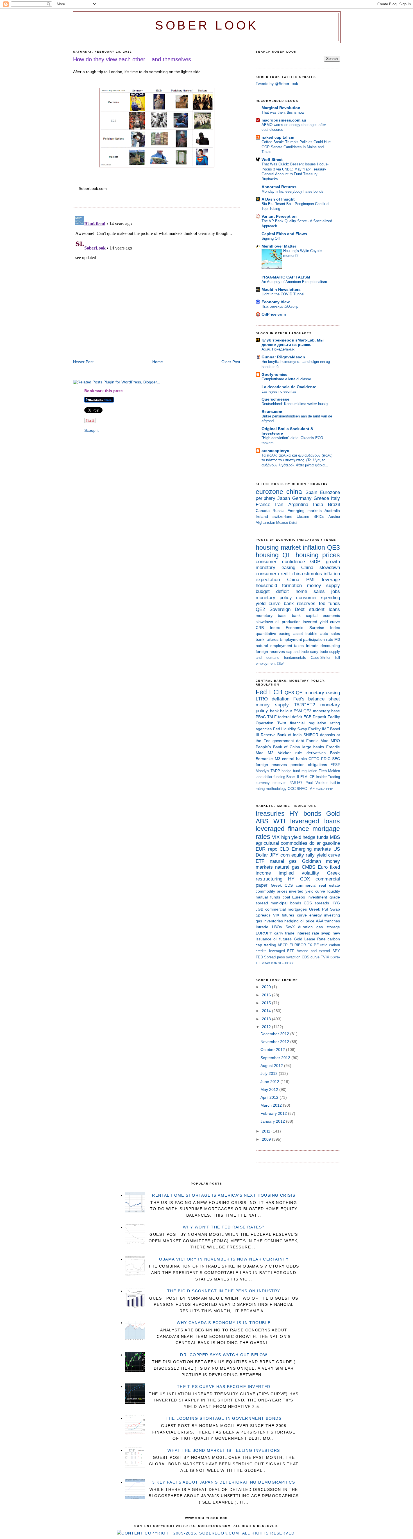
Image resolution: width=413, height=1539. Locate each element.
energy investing (324, 915)
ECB (275, 692)
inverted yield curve (321, 621)
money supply (323, 585)
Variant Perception (279, 216)
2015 (267, 1003)
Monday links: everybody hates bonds (292, 191)
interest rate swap (313, 933)
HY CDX (299, 879)
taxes (299, 645)
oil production (287, 621)
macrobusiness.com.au (284, 120)
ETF (260, 861)
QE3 (333, 547)
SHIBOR (310, 735)
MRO (335, 740)
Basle (335, 753)
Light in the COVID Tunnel (283, 294)
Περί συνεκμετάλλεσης (280, 306)
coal (286, 897)
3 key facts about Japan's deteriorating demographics (223, 1482)
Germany (302, 498)
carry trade (319, 652)
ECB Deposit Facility (321, 717)
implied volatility (299, 873)
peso (281, 957)
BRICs (319, 517)
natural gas (283, 861)
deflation (280, 699)
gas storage (328, 927)
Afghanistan (265, 522)
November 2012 (275, 1041)
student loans (324, 609)
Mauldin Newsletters (281, 289)
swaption (293, 957)
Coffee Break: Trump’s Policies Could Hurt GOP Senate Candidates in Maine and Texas (296, 147)
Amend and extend (313, 951)
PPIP (329, 788)
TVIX (325, 957)
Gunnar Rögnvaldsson (283, 357)
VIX (276, 837)
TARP (275, 771)
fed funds (329, 603)
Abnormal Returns (279, 187)
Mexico (282, 522)
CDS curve (310, 957)
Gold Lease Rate (310, 939)
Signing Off (271, 238)
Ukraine (303, 517)
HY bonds (305, 813)
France (263, 504)
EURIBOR (297, 945)
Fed (261, 692)
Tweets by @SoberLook (277, 83)
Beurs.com (272, 411)
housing (267, 555)
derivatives (316, 753)
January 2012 (273, 1121)
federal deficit (290, 717)
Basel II (292, 777)
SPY (336, 951)
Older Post (230, 362)
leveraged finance (282, 828)
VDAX (266, 963)
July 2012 (269, 1073)
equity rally (303, 855)
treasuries (270, 813)
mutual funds (268, 897)
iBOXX (289, 963)
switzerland (282, 516)
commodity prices (271, 891)
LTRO (262, 699)
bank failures (267, 639)
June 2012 (270, 1081)
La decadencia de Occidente (289, 387)
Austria (334, 517)
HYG (336, 903)
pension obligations (309, 764)
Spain (311, 492)
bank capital (304, 615)
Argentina (298, 504)
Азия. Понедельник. (279, 349)
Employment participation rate (306, 639)
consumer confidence (280, 561)
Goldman (311, 861)
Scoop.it (91, 430)
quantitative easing (273, 633)
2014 (267, 1010)
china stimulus (307, 573)
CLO (284, 849)
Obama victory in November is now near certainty (224, 1259)
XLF (281, 963)
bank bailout (281, 711)
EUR (261, 849)
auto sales (330, 633)
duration (305, 927)
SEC (336, 758)
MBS (335, 837)
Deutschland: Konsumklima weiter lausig (295, 404)
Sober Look (206, 25)
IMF (325, 729)
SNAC (302, 789)
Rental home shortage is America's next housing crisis (223, 1195)
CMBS (308, 867)
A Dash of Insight (278, 199)
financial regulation (308, 723)
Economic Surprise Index (313, 627)
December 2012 (275, 1034)
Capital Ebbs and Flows (284, 234)
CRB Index (268, 627)
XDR (274, 963)
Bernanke (264, 758)
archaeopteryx (275, 450)
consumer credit (273, 573)
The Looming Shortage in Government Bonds (224, 1418)
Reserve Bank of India (281, 735)
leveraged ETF (281, 951)
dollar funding (274, 777)
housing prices (318, 555)
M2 (270, 753)
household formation (279, 585)
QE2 (260, 609)
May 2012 (269, 1089)
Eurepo (298, 897)
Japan (283, 498)
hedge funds (315, 837)
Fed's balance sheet (316, 699)
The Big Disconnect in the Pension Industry (223, 1291)
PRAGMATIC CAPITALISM (286, 277)
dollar (315, 843)
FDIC (325, 758)
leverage (331, 579)
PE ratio (321, 945)
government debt (288, 740)
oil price (307, 921)
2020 (267, 987)
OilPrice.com (274, 314)
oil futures (282, 939)
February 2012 (274, 1113)
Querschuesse (275, 399)
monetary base (271, 615)
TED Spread (266, 957)
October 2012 (273, 1049)
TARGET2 (304, 704)
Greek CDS (282, 885)
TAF (311, 789)
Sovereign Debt (287, 609)
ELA (303, 777)
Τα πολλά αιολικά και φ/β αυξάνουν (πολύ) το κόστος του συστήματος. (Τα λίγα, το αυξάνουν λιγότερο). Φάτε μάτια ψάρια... (297, 460)
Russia (279, 510)
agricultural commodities (281, 843)
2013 (267, 1019)
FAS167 (295, 783)
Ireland (262, 516)
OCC (292, 789)
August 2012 (272, 1065)
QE (287, 555)
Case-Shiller (320, 657)
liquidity (333, 891)
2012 (267, 1026)
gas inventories (269, 921)
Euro (323, 867)
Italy (335, 498)
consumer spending (318, 597)
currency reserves (271, 783)
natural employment (274, 645)
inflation (314, 547)
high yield (291, 837)
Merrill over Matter (279, 246)
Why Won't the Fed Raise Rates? (224, 1227)
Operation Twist (271, 723)
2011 (266, 1131)
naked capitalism (278, 137)
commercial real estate (318, 885)
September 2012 (275, 1057)
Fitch (323, 771)
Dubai (293, 522)
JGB (259, 909)
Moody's (262, 771)
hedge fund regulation (299, 771)
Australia (332, 510)
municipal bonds (286, 903)
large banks (313, 747)
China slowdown (320, 567)
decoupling (330, 645)
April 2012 (270, 1097)
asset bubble (305, 633)
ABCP (283, 945)
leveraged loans (315, 821)
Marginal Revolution (281, 107)
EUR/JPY (264, 933)
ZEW (280, 663)
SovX (290, 927)
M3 (337, 639)
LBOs (277, 927)
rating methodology (271, 789)
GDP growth (325, 561)
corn (285, 855)
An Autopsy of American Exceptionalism (294, 282)
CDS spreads (316, 903)
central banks (294, 758)
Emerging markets (304, 510)
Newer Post (83, 362)
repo (272, 849)
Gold (333, 813)
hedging (291, 921)
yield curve (268, 603)
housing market (278, 547)
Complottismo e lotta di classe (286, 379)
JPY (274, 855)
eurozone (269, 491)
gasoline (331, 843)
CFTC (313, 758)
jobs (335, 591)
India (318, 504)
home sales (310, 591)
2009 (267, 1139)
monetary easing (275, 567)
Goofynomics (274, 374)
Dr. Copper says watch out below (223, 1354)
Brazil (334, 504)
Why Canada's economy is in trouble (224, 1322)
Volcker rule (290, 753)
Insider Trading (328, 777)
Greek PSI (318, 909)
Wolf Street (272, 159)
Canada (263, 510)
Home (157, 362)
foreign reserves (270, 651)
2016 (267, 995)
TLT (258, 963)
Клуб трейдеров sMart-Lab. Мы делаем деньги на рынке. (293, 342)
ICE (311, 777)
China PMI (301, 579)
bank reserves (300, 603)
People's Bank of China (278, 747)
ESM (298, 711)
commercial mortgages (286, 909)
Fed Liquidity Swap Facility (297, 729)
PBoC (261, 717)
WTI (279, 821)
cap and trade (297, 652)
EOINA (320, 788)
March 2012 (271, 1105)
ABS (262, 821)
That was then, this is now (283, 112)
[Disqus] (156, 284)
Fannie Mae (317, 740)
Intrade (312, 645)
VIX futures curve (290, 915)
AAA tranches (328, 921)
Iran (279, 504)
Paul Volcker (316, 783)
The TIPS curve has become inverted (224, 1386)
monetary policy (274, 597)
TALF (272, 717)
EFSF (335, 765)
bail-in (335, 783)
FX (309, 945)
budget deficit (272, 591)
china (294, 491)
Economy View (276, 302)
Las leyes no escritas (279, 391)
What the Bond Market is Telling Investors (223, 1450)
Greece (321, 498)
